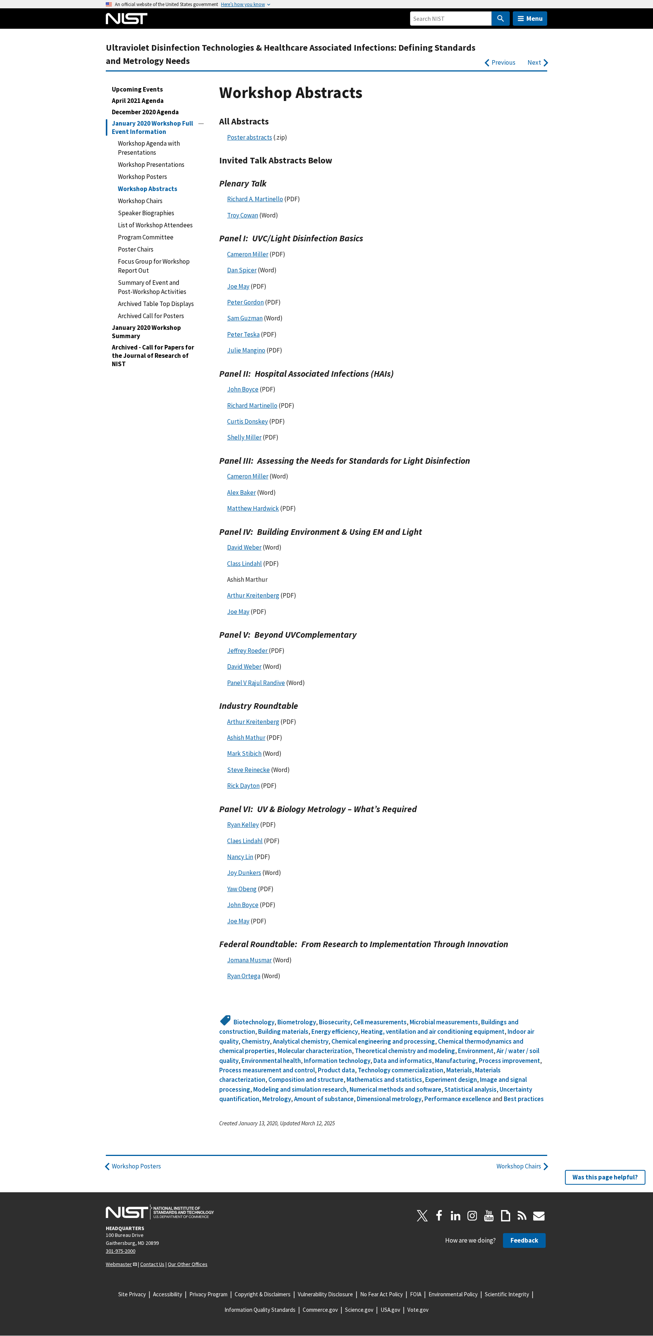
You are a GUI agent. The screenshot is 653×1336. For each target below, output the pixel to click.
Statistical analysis (470, 1089)
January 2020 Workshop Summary (146, 331)
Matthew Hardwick (253, 508)
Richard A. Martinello (255, 199)
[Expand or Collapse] (201, 124)
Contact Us (152, 1264)
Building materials (283, 1031)
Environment (476, 1051)
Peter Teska (243, 334)
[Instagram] (472, 1215)
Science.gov (359, 1309)
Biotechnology (254, 1022)
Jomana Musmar (249, 960)
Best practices (524, 1099)
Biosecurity (334, 1022)
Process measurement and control (267, 1070)
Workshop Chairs (140, 201)
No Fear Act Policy (381, 1294)
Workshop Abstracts (147, 189)
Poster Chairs (135, 249)
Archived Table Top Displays (156, 304)
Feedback (524, 1240)
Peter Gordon (245, 302)
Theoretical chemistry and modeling (405, 1051)
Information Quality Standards (260, 1309)
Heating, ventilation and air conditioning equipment (432, 1031)
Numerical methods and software (395, 1089)
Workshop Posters (142, 176)
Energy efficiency (334, 1031)
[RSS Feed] (522, 1215)
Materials (459, 1070)
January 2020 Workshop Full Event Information (152, 127)
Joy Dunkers (244, 872)
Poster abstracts (249, 137)
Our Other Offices (187, 1264)
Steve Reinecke (248, 770)
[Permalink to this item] (273, 121)
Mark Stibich (244, 753)
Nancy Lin (240, 857)
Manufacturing (455, 1060)
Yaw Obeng (242, 889)
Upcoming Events (137, 89)
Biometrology (296, 1022)
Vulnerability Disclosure (325, 1294)
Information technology (337, 1060)
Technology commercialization (400, 1070)
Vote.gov (418, 1309)
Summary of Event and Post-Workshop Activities (152, 287)
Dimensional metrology (389, 1099)
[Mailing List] (539, 1215)
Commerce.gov (320, 1309)
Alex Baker (241, 492)
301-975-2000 (120, 1250)
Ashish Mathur (246, 737)
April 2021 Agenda (138, 100)
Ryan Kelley (243, 824)
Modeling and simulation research (300, 1089)
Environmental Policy (453, 1294)
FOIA (415, 1294)
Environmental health (271, 1060)
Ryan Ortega (243, 976)
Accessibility (167, 1294)
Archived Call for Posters (151, 316)
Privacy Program (208, 1294)
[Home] (126, 18)
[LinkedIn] (455, 1215)
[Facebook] (439, 1215)
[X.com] (422, 1215)
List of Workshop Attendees (155, 225)
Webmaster (119, 1264)
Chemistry (255, 1041)
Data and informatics (402, 1060)
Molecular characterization (315, 1051)
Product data (336, 1070)
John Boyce (242, 389)
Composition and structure (306, 1079)
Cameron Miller (247, 254)
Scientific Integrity (507, 1294)
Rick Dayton (243, 785)
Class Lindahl (244, 563)
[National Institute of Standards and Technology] (160, 1211)
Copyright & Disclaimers (263, 1294)
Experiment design (451, 1079)
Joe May (238, 286)
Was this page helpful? (605, 1177)
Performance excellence (457, 1099)
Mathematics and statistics (384, 1079)
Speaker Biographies (146, 213)
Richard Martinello (252, 405)
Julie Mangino (246, 350)
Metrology (276, 1099)
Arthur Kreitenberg (253, 595)
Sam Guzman (245, 318)
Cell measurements (380, 1022)
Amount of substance (324, 1099)
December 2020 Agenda (145, 112)
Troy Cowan (242, 215)
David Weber (244, 547)
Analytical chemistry (300, 1041)
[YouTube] (489, 1215)
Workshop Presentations (151, 164)
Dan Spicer (242, 270)
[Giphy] (505, 1215)
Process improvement (509, 1060)
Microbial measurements (444, 1022)
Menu (534, 18)
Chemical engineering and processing (383, 1041)
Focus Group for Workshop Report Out (154, 266)
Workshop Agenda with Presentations (149, 148)
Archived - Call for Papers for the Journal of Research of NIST (153, 355)
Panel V (256, 683)
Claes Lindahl (245, 841)
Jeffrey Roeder (248, 650)
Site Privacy (132, 1294)
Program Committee (145, 237)
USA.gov (390, 1309)
